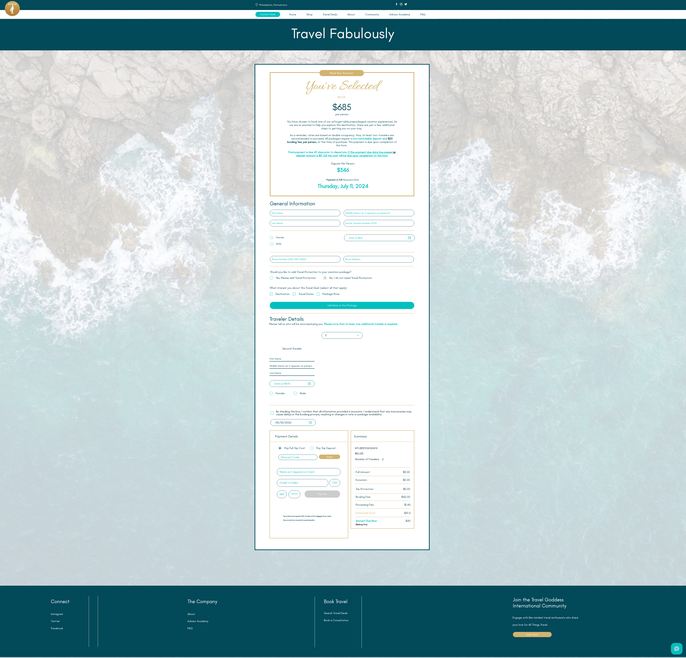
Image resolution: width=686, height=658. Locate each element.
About (191, 614)
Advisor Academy (197, 621)
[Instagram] (401, 4)
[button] (330, 14)
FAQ (190, 628)
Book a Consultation (336, 620)
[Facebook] (396, 4)
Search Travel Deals (335, 613)
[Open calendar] (409, 237)
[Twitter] (405, 4)
